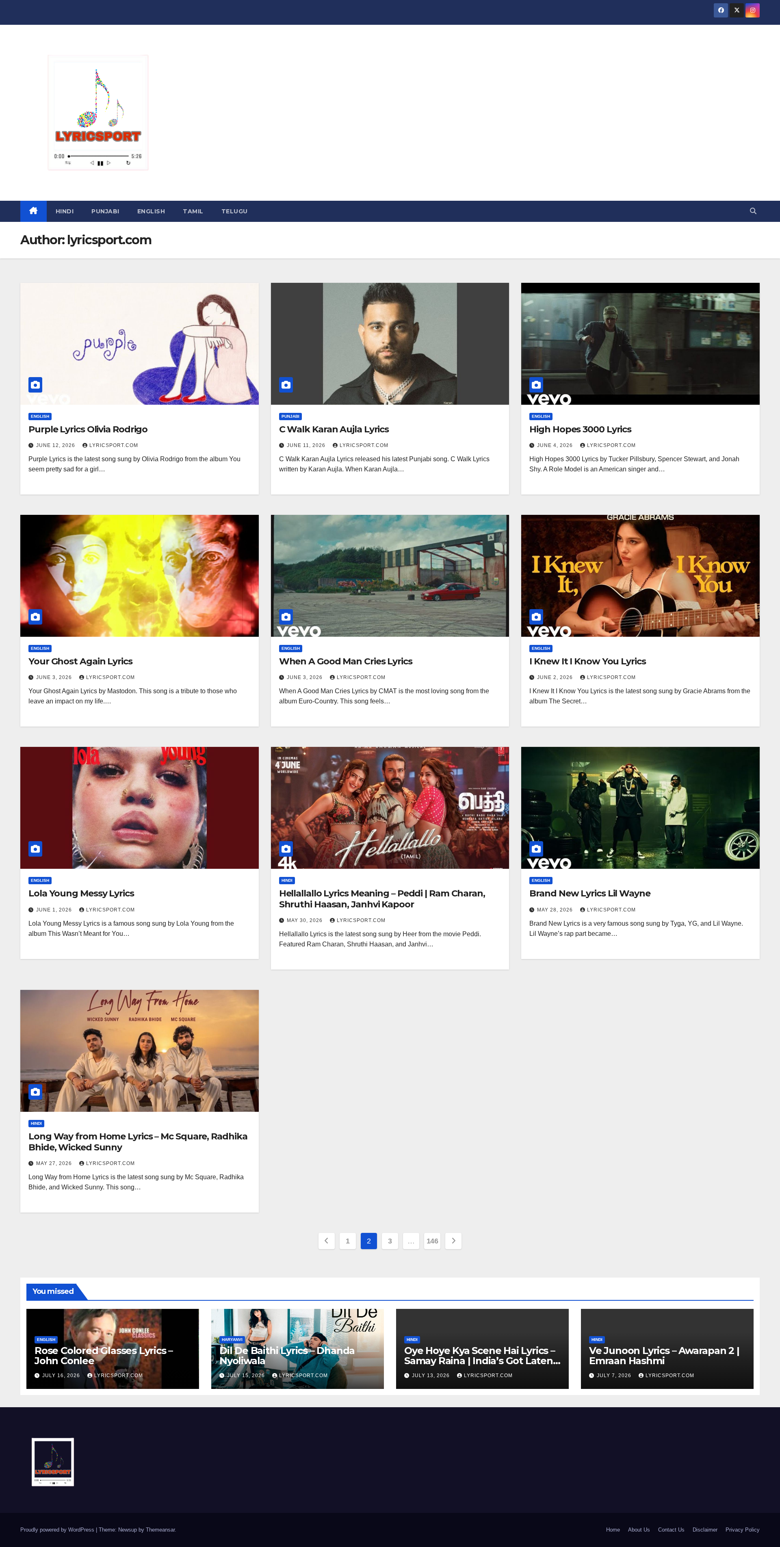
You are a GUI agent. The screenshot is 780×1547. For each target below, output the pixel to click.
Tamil (193, 211)
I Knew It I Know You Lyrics (587, 661)
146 (432, 1241)
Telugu (234, 211)
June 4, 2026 (555, 445)
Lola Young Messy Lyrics (81, 893)
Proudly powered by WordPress (58, 1530)
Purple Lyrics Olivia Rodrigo (87, 429)
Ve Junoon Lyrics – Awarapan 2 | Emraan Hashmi (664, 1356)
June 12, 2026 (56, 445)
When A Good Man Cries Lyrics (345, 661)
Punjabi (105, 211)
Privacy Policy (743, 1530)
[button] (753, 211)
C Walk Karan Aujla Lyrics (334, 429)
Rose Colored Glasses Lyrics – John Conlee (104, 1356)
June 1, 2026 (55, 910)
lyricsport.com (113, 445)
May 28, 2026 (555, 910)
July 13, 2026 (431, 1375)
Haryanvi (232, 1339)
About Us (639, 1530)
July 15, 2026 (246, 1375)
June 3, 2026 (55, 677)
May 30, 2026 (305, 920)
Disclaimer (705, 1530)
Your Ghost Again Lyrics (80, 661)
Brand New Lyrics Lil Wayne (589, 893)
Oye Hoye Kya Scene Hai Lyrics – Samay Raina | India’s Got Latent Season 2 (480, 1361)
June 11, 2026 (307, 445)
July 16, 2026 (62, 1375)
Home (613, 1530)
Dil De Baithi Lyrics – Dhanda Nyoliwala (287, 1356)
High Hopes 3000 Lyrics (580, 429)
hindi (65, 211)
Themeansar (160, 1530)
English (151, 211)
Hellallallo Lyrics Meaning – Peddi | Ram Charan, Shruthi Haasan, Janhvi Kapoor (382, 898)
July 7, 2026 (615, 1375)
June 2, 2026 (555, 677)
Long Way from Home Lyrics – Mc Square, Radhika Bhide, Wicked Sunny (137, 1141)
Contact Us (671, 1530)
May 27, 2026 (55, 1163)
